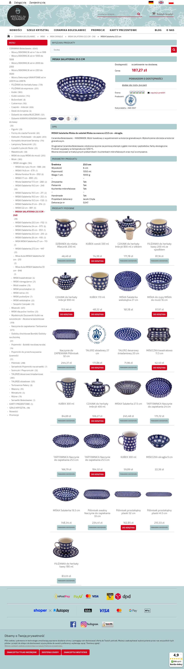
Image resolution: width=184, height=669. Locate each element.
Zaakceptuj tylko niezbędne (22, 652)
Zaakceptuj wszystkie (75, 652)
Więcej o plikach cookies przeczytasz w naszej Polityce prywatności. (34, 646)
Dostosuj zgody (50, 652)
